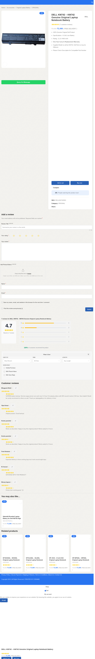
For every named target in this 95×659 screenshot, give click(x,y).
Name (3, 284)
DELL (86, 16)
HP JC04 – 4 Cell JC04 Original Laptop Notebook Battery (57, 560)
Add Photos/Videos (8, 264)
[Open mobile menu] (2, 2)
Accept (4, 600)
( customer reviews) (65, 24)
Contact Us (58, 575)
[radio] (14, 236)
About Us (51, 575)
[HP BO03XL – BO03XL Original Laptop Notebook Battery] (12, 545)
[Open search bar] (92, 2)
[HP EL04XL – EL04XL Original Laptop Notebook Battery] (35, 545)
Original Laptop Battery (23, 7)
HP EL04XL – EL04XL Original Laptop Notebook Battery (34, 560)
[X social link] (59, 206)
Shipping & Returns (28, 575)
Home (3, 7)
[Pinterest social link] (61, 206)
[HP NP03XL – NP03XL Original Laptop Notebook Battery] (81, 545)
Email (3, 293)
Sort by (5, 357)
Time (34, 357)
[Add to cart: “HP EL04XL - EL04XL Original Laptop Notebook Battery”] (43, 537)
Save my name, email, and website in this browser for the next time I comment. (26, 302)
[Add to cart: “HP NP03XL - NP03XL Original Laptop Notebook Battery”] (89, 537)
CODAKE (37, 579)
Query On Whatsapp (23, 82)
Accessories (11, 7)
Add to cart (60, 183)
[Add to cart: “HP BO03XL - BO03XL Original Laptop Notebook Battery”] (20, 537)
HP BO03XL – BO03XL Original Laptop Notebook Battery (11, 560)
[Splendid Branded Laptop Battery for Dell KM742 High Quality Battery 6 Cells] (12, 507)
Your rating (5, 235)
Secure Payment (16, 575)
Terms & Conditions (41, 575)
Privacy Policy (5, 575)
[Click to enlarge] (5, 64)
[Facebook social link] (57, 206)
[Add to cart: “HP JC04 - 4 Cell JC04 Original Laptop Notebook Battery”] (66, 537)
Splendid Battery (7, 521)
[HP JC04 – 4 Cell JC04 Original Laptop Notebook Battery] (58, 545)
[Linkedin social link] (63, 206)
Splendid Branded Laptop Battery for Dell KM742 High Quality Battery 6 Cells (12, 518)
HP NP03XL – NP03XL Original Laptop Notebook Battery (80, 560)
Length (64, 357)
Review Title (7, 224)
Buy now (79, 183)
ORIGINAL (35, 7)
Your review (5, 241)
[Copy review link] (15, 388)
